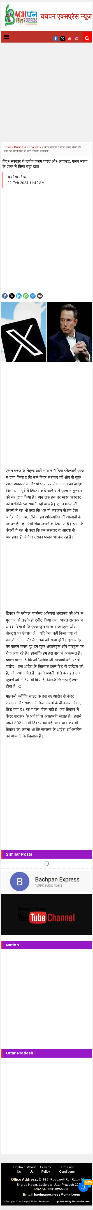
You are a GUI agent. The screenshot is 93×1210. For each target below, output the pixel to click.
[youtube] (69, 38)
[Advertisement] (46, 95)
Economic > (36, 147)
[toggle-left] (14, 37)
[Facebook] (5, 295)
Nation (12, 945)
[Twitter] (12, 295)
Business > (21, 147)
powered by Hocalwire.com (73, 1201)
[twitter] (62, 38)
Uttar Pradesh (19, 1053)
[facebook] (55, 38)
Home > (9, 147)
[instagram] (76, 38)
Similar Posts (19, 854)
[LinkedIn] (19, 295)
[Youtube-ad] (46, 914)
